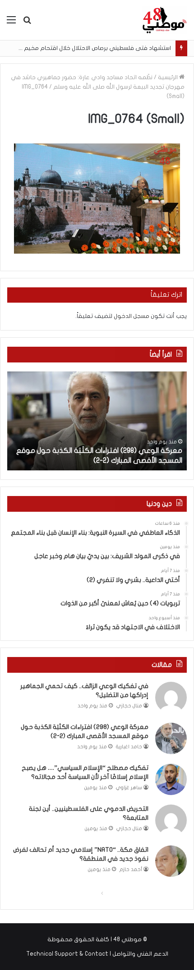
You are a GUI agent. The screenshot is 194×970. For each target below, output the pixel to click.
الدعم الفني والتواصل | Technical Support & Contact (97, 954)
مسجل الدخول (131, 316)
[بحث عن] (27, 23)
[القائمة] (11, 23)
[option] (97, 420)
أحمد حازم (131, 869)
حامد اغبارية (129, 746)
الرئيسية (168, 77)
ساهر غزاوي (129, 787)
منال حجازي (129, 705)
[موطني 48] (164, 20)
